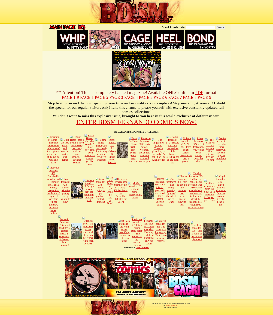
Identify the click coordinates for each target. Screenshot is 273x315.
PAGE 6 (160, 97)
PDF (199, 92)
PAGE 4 (131, 97)
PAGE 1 (87, 97)
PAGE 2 (101, 97)
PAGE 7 (175, 97)
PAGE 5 (145, 97)
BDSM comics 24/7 (172, 305)
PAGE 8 (190, 97)
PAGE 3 (116, 97)
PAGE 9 (204, 97)
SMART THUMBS (142, 248)
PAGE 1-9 (70, 97)
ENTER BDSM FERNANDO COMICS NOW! (136, 121)
